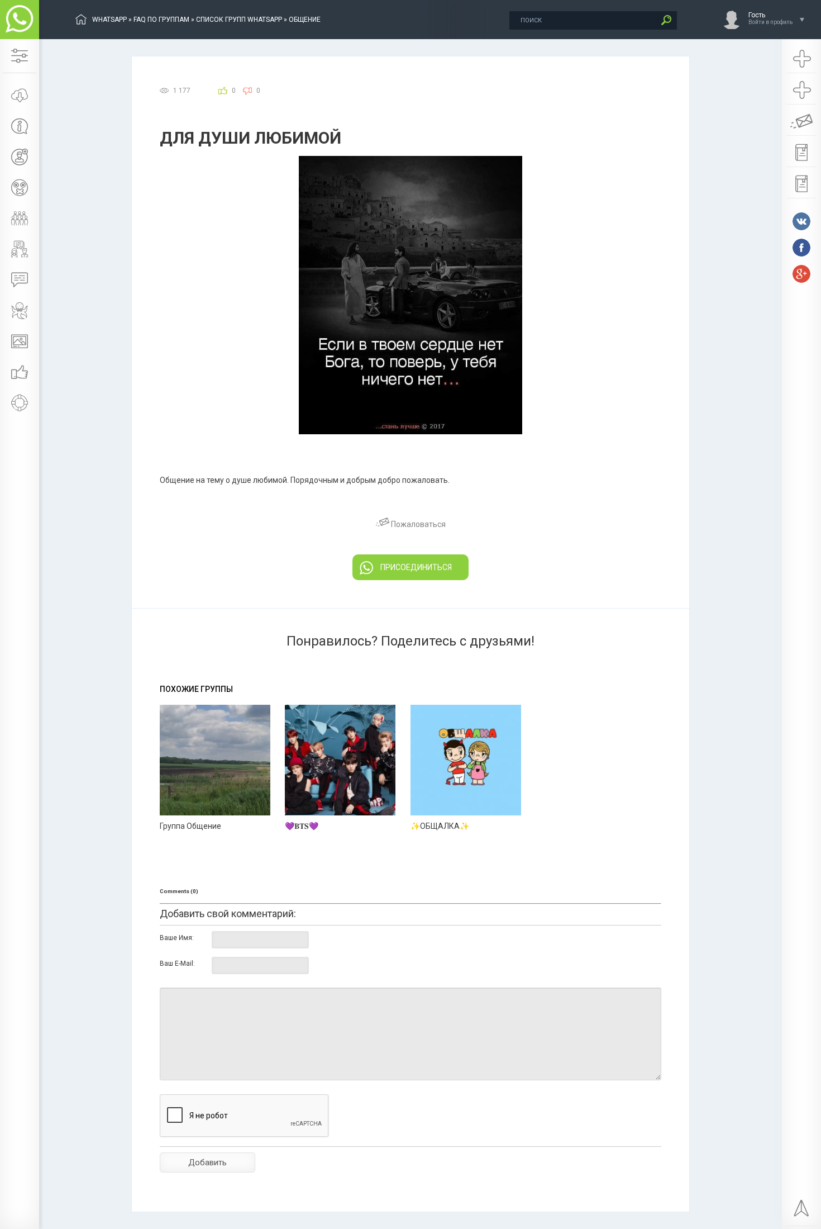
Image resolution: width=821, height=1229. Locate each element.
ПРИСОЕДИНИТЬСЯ (416, 567)
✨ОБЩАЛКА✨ (439, 826)
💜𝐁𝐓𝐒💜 (301, 826)
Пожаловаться (417, 524)
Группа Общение (190, 826)
